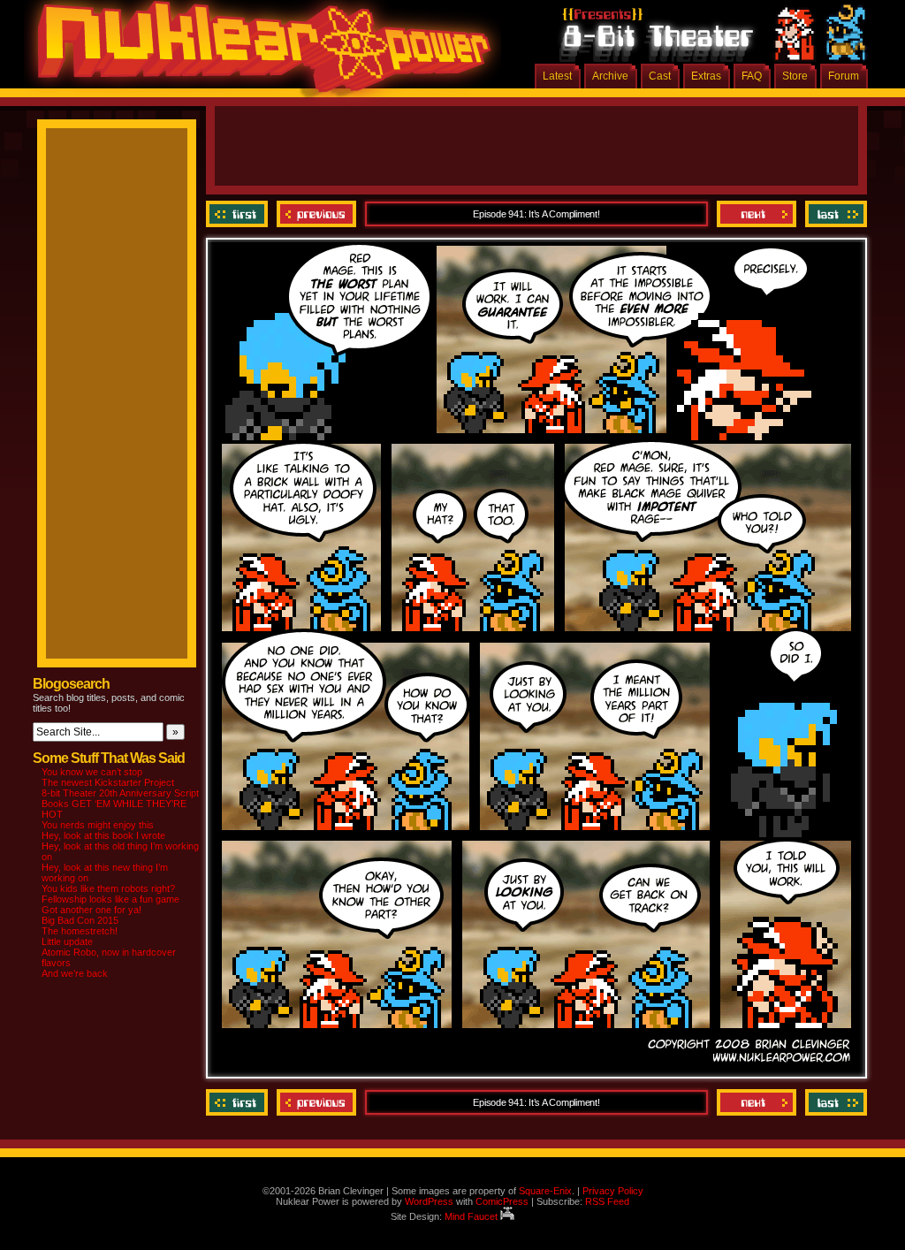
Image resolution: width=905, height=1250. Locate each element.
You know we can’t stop (92, 771)
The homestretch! (80, 931)
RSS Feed (607, 1201)
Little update (67, 941)
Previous (316, 214)
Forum (843, 76)
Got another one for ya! (91, 909)
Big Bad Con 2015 (80, 920)
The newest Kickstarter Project (108, 782)
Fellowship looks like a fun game (110, 899)
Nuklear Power (258, 53)
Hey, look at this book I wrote (103, 835)
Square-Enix (545, 1190)
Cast (660, 76)
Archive (610, 76)
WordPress (429, 1201)
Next (756, 214)
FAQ (751, 76)
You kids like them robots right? (108, 888)
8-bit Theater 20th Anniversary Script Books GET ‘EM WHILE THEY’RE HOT (120, 803)
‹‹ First (239, 214)
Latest (557, 76)
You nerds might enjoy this (98, 824)
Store (795, 76)
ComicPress (502, 1201)
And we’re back (75, 973)
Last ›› (834, 214)
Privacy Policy (612, 1190)
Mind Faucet (472, 1216)
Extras (706, 76)
